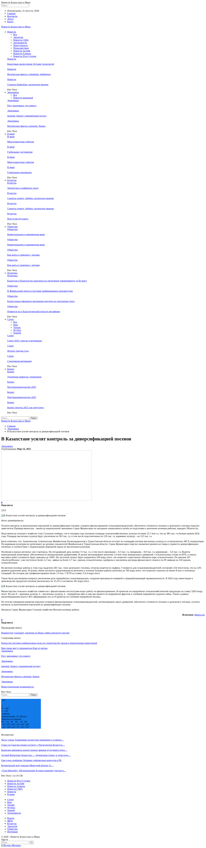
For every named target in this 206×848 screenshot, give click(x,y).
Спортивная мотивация (19, 361)
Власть (10, 818)
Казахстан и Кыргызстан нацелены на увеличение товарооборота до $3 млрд (47, 281)
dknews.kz (200, 614)
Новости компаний (23, 97)
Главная (11, 13)
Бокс (15, 324)
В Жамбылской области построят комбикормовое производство (40, 291)
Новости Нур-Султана (24, 56)
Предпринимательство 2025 (21, 387)
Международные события (20, 141)
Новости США (21, 40)
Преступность (20, 45)
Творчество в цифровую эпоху (23, 188)
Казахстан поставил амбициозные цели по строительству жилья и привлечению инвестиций (49, 643)
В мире (11, 134)
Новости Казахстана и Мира (15, 26)
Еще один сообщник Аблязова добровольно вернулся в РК (31, 760)
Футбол (17, 330)
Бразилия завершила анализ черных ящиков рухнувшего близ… (34, 750)
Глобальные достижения (19, 152)
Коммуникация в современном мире (26, 234)
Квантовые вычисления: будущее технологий (30, 64)
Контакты (12, 16)
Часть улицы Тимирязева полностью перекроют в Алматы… (32, 740)
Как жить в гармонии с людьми (23, 255)
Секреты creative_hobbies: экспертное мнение (30, 198)
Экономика (13, 92)
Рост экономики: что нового (21, 105)
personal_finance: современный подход (26, 116)
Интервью (12, 831)
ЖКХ (10, 821)
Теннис (17, 327)
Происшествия (21, 48)
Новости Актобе (21, 51)
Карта (10, 21)
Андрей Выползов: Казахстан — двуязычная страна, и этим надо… (36, 755)
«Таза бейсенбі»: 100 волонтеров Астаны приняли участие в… (33, 770)
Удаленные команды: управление (24, 377)
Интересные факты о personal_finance (26, 126)
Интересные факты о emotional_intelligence (29, 74)
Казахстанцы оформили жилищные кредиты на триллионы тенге (41, 301)
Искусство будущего (17, 218)
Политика (12, 273)
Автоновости (20, 42)
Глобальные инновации (19, 172)
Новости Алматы (22, 53)
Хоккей (17, 333)
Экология (18, 37)
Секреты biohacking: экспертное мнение (27, 84)
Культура (11, 180)
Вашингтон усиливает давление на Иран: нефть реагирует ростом (35, 633)
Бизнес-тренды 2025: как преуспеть (25, 407)
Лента (10, 19)
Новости (11, 32)
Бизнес (10, 369)
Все (15, 34)
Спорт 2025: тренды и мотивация (24, 340)
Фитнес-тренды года (18, 351)
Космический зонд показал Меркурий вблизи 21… (27, 765)
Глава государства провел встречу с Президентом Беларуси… (33, 745)
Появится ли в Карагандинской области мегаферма (33, 311)
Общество (12, 226)
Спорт (10, 319)
